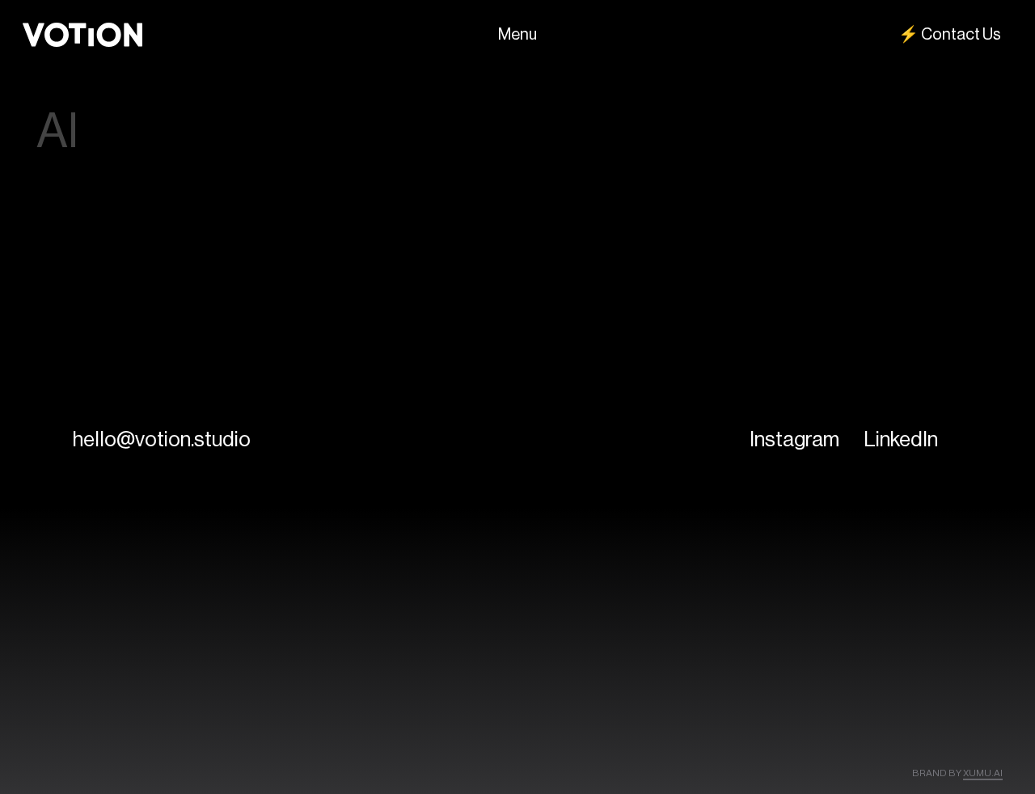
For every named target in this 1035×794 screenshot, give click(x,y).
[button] (162, 439)
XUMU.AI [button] (983, 773)
